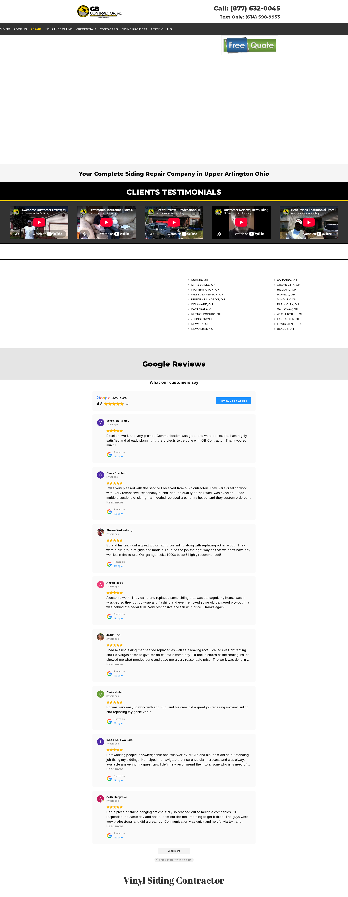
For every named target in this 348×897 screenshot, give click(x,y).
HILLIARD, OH (286, 289)
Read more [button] (114, 502)
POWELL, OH (286, 294)
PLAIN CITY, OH (288, 304)
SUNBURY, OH (286, 299)
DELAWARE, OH (202, 304)
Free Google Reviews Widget (175, 860)
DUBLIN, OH (199, 279)
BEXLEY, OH (285, 328)
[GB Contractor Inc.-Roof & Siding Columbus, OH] (100, 11)
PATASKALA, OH (202, 309)
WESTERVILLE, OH (290, 314)
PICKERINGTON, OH (205, 289)
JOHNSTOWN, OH (203, 318)
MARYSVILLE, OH (203, 284)
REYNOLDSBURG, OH (206, 314)
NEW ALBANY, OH (203, 328)
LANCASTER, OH (288, 318)
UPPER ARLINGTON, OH (208, 299)
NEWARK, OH (200, 323)
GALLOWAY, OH (287, 309)
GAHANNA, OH (287, 279)
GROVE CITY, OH (288, 284)
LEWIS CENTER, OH (291, 323)
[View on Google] (100, 422)
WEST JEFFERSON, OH (207, 294)
